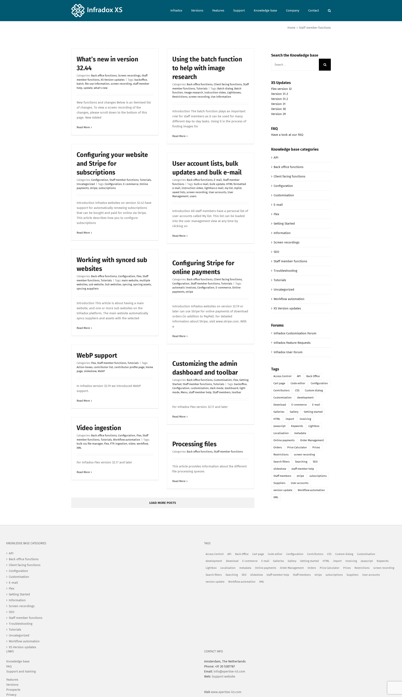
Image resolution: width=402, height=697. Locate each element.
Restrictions (179, 96)
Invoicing (305, 418)
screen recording (121, 83)
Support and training (21, 671)
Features (12, 679)
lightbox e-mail (213, 188)
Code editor (298, 383)
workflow (142, 443)
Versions (12, 685)
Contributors (281, 390)
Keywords (297, 426)
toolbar (236, 392)
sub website (96, 284)
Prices (316, 447)
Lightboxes (234, 92)
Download (279, 404)
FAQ (9, 666)
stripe (93, 188)
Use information (221, 96)
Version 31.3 (279, 94)
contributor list (103, 367)
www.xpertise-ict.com (226, 692)
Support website (223, 676)
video (132, 443)
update (88, 87)
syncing (127, 284)
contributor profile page (129, 367)
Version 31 (278, 104)
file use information (97, 83)
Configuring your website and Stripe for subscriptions (112, 163)
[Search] (329, 10)
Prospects (13, 690)
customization (200, 388)
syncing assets (142, 284)
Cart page (279, 383)
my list (229, 188)
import (290, 418)
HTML (276, 418)
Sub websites (113, 284)
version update (282, 490)
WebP (101, 371)
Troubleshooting (285, 271)
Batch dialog (225, 88)
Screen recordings (129, 75)
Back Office (313, 376)
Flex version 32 (281, 89)
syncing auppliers (88, 288)
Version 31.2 (279, 99)
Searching (301, 461)
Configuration (99, 179)
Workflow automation (126, 439)
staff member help (200, 392)
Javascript (279, 426)
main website (130, 280)
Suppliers (279, 483)
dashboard (231, 388)
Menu (184, 392)
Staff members (222, 392)
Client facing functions (228, 84)
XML (79, 447)
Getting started (313, 411)
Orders (277, 447)
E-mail (218, 179)
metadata (300, 433)
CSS (297, 390)
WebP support (97, 355)
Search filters (281, 461)
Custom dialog (314, 390)
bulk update (217, 184)
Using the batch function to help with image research (207, 68)
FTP (112, 443)
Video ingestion (99, 428)
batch (80, 83)
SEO (276, 252)
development (305, 397)
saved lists (178, 192)
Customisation (223, 379)
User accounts (217, 192)
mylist (238, 188)
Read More (83, 127)
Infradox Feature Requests (292, 343)
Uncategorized (86, 184)
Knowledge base (18, 661)
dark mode (216, 388)
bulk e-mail (201, 184)
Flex (139, 276)
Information (282, 233)
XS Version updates (113, 79)
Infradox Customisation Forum (295, 333)
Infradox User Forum (288, 352)
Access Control (282, 376)
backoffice (140, 79)
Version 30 (278, 109)
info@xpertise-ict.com (229, 671)
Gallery (294, 411)
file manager (95, 443)
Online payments (284, 440)
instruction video (215, 92)
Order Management (312, 440)
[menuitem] (180, 10)
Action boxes (85, 367)
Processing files (194, 444)
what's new (100, 87)
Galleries (278, 411)
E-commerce (130, 184)
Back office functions (104, 75)
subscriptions (107, 188)
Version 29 (278, 114)
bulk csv (81, 443)
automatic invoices (184, 287)
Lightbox (313, 426)
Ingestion (121, 443)
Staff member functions (124, 179)
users (193, 196)
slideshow (90, 371)
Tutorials (201, 88)
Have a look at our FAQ (287, 135)
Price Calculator (297, 447)
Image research (193, 92)
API (276, 157)
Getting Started (284, 223)
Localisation (281, 433)
